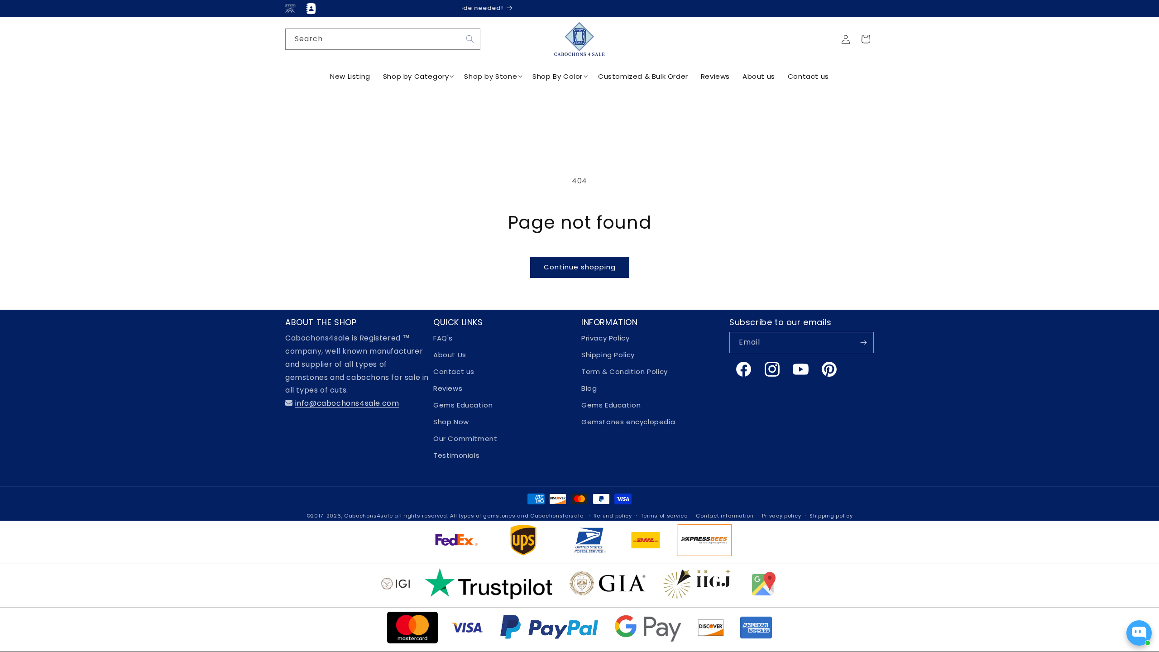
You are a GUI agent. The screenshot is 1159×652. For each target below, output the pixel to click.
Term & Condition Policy (624, 371)
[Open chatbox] (1139, 633)
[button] (866, 39)
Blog (589, 388)
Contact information (724, 515)
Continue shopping (580, 267)
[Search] (470, 39)
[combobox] (383, 39)
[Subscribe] (863, 342)
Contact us (453, 371)
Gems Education (463, 405)
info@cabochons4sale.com (347, 403)
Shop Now (451, 422)
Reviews (447, 388)
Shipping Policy (608, 355)
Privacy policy (781, 515)
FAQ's (443, 338)
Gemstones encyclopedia (628, 422)
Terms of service (664, 515)
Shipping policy (831, 515)
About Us (449, 355)
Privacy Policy (605, 338)
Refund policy (613, 515)
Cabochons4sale (369, 515)
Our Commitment (465, 438)
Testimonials (456, 455)
